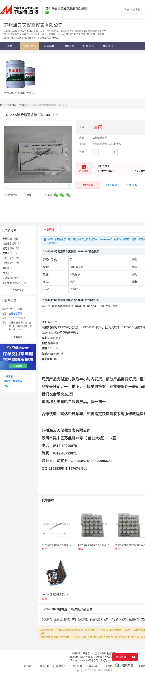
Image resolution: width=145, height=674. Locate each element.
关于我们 (27, 666)
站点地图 (77, 666)
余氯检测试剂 (62, 619)
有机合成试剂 (80, 619)
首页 (2, 104)
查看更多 (17, 290)
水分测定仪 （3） (11, 263)
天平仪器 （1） (10, 253)
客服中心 (60, 666)
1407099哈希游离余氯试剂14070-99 (98, 657)
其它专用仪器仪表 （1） (15, 283)
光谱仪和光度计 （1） (14, 278)
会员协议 (110, 666)
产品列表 (11, 104)
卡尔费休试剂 (118, 619)
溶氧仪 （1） (9, 268)
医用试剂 (134, 619)
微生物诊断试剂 (99, 619)
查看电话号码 (15, 313)
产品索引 (8, 376)
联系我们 (44, 666)
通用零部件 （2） (11, 248)
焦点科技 (98, 670)
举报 (29, 195)
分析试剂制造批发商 (105, 653)
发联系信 (88, 185)
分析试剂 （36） (11, 238)
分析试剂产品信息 (81, 653)
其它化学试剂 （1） (13, 243)
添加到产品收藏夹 (13, 381)
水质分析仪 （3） (11, 258)
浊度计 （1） (9, 273)
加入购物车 (113, 185)
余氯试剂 (47, 619)
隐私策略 (93, 666)
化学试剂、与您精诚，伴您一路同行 (22, 93)
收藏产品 (12, 195)
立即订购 (131, 185)
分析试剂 (23, 104)
